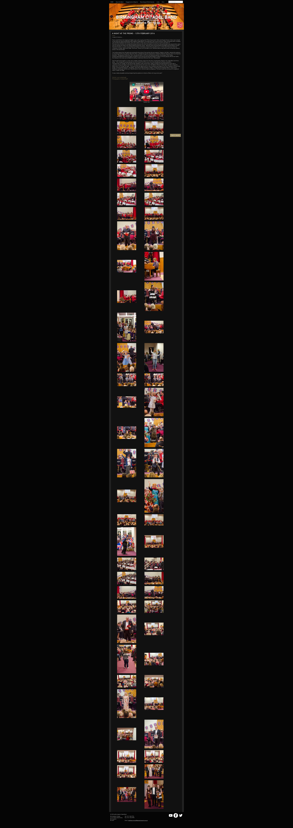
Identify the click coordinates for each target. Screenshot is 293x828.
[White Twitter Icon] (180, 815)
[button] (120, 2)
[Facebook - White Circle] (175, 815)
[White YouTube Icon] (170, 815)
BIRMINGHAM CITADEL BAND (146, 17)
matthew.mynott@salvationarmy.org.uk (138, 820)
